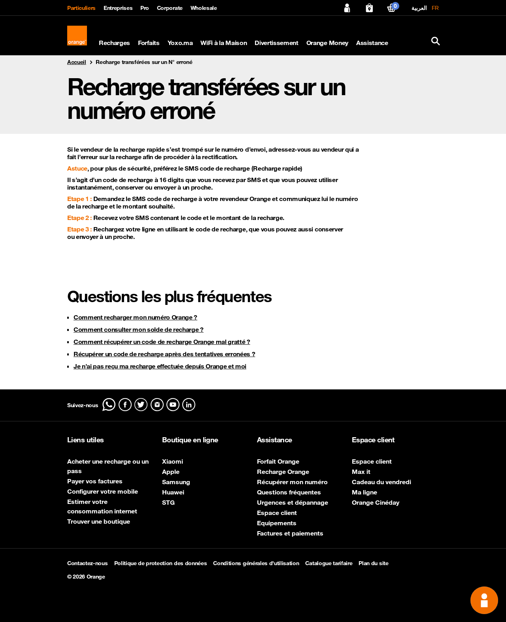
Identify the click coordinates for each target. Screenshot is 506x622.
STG (168, 502)
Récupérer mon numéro (292, 482)
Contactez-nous (87, 563)
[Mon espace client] (347, 8)
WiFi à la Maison (223, 42)
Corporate (170, 7)
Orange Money (327, 42)
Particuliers (81, 7)
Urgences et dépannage (292, 502)
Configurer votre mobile (102, 491)
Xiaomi (172, 461)
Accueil (76, 62)
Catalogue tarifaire (328, 563)
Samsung (176, 482)
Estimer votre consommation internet (102, 506)
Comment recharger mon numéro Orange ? (135, 317)
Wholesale (204, 7)
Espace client (277, 513)
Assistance (372, 42)
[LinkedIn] (188, 404)
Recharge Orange (283, 471)
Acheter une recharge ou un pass (108, 466)
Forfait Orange (278, 461)
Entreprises (118, 7)
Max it (361, 471)
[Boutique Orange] (369, 8)
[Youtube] (172, 404)
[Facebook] (125, 404)
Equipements (276, 523)
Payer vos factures (95, 481)
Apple (170, 471)
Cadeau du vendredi (381, 482)
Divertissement (276, 42)
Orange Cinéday (375, 502)
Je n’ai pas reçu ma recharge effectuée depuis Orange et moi (160, 366)
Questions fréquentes (289, 492)
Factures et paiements (290, 533)
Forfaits (148, 42)
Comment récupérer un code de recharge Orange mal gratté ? (162, 342)
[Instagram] (157, 404)
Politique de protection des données (160, 563)
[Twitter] (140, 404)
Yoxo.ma (180, 42)
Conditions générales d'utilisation (256, 563)
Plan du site (373, 563)
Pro (144, 7)
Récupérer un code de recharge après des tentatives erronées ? (164, 354)
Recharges (114, 42)
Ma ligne (364, 492)
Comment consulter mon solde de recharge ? (139, 329)
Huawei (173, 492)
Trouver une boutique (98, 521)
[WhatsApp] (108, 404)
